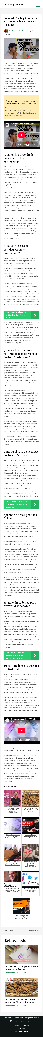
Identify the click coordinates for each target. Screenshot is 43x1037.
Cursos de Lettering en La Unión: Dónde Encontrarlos (21, 967)
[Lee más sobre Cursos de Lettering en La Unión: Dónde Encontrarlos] (21, 954)
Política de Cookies (21, 1031)
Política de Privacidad (21, 1025)
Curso (23, 972)
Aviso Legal (21, 1028)
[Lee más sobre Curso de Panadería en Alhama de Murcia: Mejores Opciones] (21, 987)
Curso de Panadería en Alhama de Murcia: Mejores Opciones (20, 1000)
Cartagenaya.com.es (13, 4)
